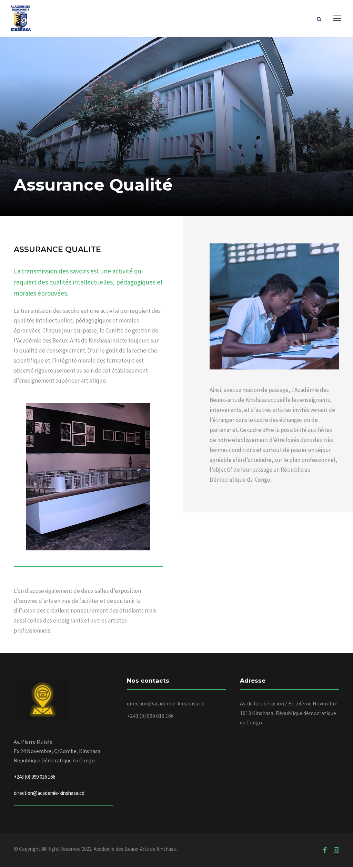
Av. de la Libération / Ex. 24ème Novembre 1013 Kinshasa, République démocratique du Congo (288, 712)
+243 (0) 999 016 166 (150, 715)
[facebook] (325, 850)
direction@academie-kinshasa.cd (49, 793)
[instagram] (336, 850)
